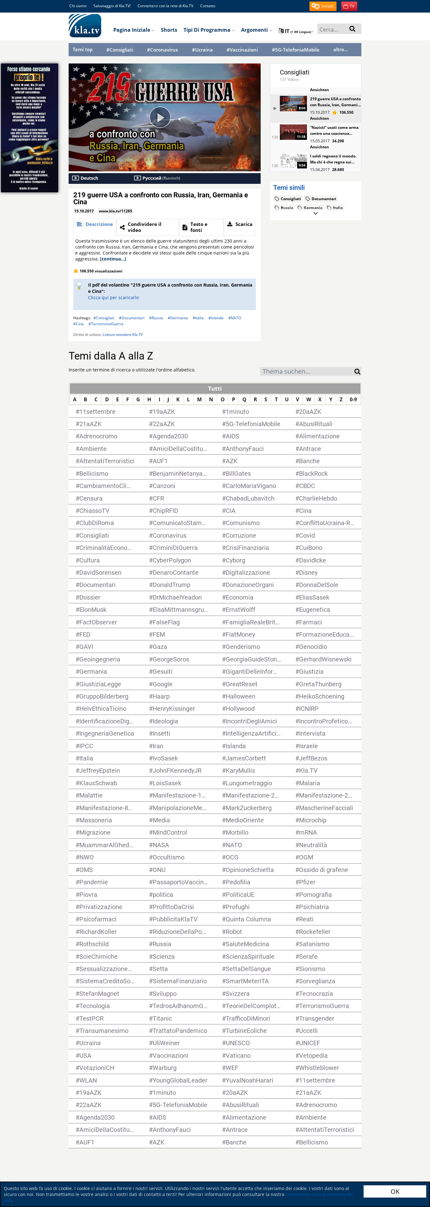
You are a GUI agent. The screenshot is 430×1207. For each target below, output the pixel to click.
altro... (340, 49)
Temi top (83, 49)
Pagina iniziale (132, 29)
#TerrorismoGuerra (105, 323)
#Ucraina (202, 50)
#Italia (198, 318)
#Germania (178, 318)
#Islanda (215, 318)
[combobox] (307, 371)
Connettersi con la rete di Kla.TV (165, 5)
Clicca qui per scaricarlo (113, 297)
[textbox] (307, 372)
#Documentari (131, 318)
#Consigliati (119, 50)
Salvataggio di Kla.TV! (112, 5)
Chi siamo (78, 5)
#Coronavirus (162, 50)
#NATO (234, 318)
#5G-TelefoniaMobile (296, 50)
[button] (323, 6)
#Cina (78, 323)
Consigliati (294, 72)
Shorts (169, 29)
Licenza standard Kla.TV (123, 334)
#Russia (156, 318)
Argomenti (255, 29)
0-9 (353, 399)
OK (395, 1191)
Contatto (207, 5)
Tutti (215, 388)
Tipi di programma (208, 29)
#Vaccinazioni (242, 50)
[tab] (94, 227)
